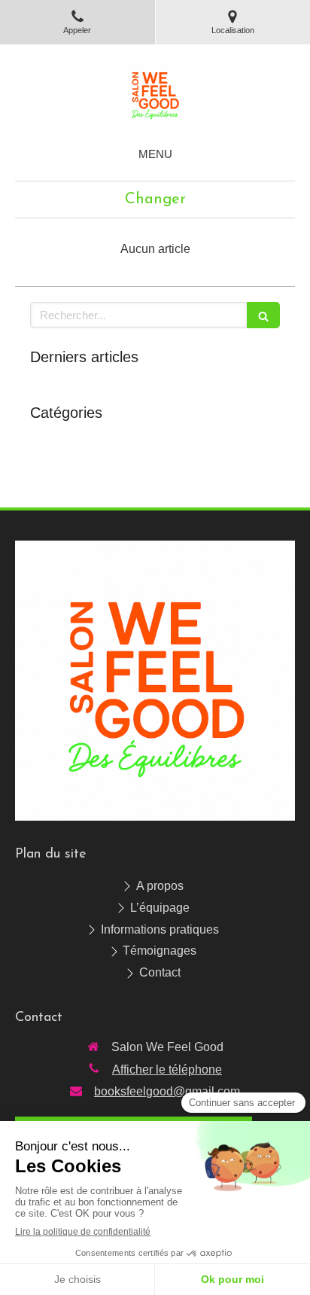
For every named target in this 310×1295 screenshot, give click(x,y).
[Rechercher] (263, 315)
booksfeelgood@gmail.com (167, 1091)
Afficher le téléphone (167, 1069)
